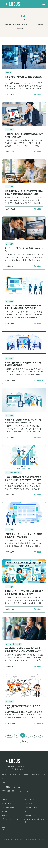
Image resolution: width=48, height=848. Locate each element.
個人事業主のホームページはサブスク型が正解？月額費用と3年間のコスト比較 (24, 192)
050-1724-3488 (9, 782)
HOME (4, 799)
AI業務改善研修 (8, 807)
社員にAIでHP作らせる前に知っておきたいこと (23, 78)
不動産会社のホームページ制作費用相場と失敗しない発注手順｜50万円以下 (24, 306)
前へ (9, 735)
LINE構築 (28, 803)
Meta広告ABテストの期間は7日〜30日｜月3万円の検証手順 (24, 364)
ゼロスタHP (29, 799)
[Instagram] (3, 828)
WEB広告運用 (7, 803)
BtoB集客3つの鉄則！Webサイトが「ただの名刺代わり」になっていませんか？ (23, 649)
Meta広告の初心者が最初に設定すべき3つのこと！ (23, 707)
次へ (24, 741)
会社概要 (5, 815)
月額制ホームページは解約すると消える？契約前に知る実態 (24, 135)
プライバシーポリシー (11, 819)
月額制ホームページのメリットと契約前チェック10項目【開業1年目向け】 (24, 592)
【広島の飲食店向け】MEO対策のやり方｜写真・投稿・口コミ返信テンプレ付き (23, 478)
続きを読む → (38, 95)
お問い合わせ (29, 815)
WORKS (5, 811)
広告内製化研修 (30, 807)
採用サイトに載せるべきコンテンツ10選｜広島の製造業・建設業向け (23, 421)
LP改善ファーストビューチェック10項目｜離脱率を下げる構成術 (23, 535)
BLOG (26, 811)
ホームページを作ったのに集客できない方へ (24, 249)
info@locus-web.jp (11, 786)
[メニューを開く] (43, 3)
